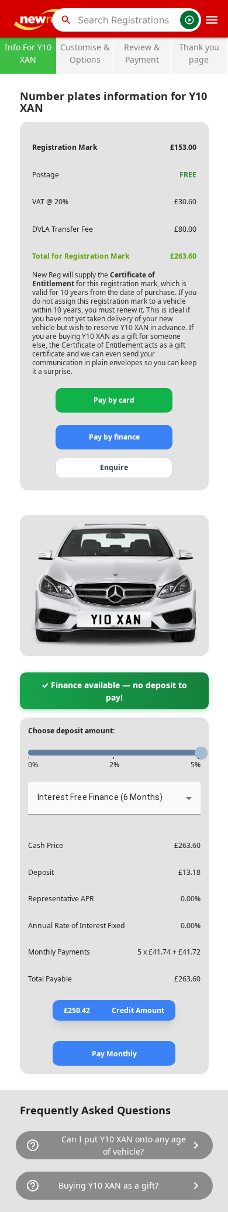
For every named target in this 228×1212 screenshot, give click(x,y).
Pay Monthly (114, 1054)
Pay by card (114, 400)
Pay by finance (114, 437)
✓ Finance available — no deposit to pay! (114, 691)
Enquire (114, 467)
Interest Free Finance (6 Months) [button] (100, 797)
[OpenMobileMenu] (211, 20)
